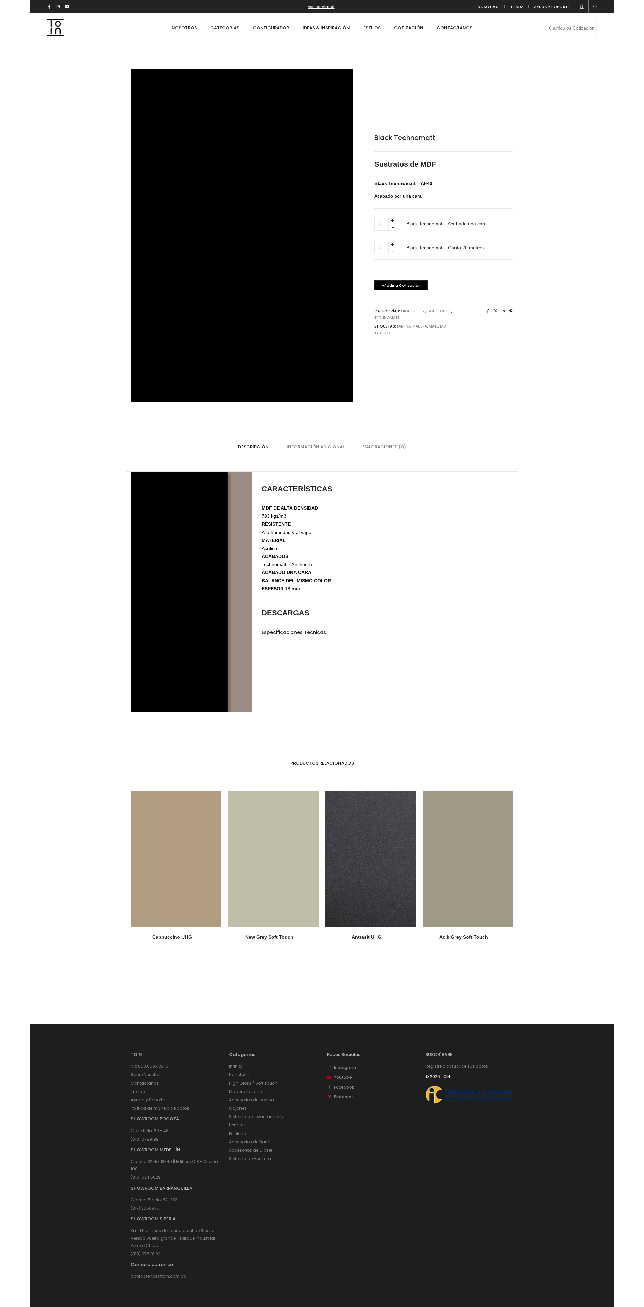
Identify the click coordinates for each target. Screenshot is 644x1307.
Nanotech (239, 1074)
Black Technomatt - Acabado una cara (446, 224)
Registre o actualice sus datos (456, 1066)
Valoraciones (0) (384, 447)
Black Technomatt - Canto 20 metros (445, 247)
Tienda (138, 1091)
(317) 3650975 (145, 1208)
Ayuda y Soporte (148, 1100)
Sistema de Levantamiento (256, 1116)
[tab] (253, 447)
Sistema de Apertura (250, 1158)
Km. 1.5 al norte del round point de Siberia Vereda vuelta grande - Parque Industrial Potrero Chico (173, 1238)
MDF (444, 326)
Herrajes (237, 1125)
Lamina (404, 326)
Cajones (238, 1108)
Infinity (236, 1066)
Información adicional (316, 447)
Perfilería (237, 1133)
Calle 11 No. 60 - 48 (150, 1131)
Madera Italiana (245, 1091)
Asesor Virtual (321, 6)
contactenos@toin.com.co (158, 1276)
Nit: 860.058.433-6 (149, 1066)
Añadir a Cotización (401, 285)
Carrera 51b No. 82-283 (154, 1200)
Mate (433, 326)
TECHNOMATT (386, 317)
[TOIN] (55, 33)
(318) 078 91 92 (145, 1254)
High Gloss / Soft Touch (426, 311)
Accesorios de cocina (251, 1100)
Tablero (382, 333)
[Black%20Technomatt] (488, 311)
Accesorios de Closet (250, 1150)
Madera (419, 326)
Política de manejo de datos (160, 1108)
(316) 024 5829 (146, 1177)
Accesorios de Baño (249, 1142)
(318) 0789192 (144, 1139)
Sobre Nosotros (146, 1074)
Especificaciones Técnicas (294, 632)
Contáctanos (145, 1083)
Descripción (253, 447)
